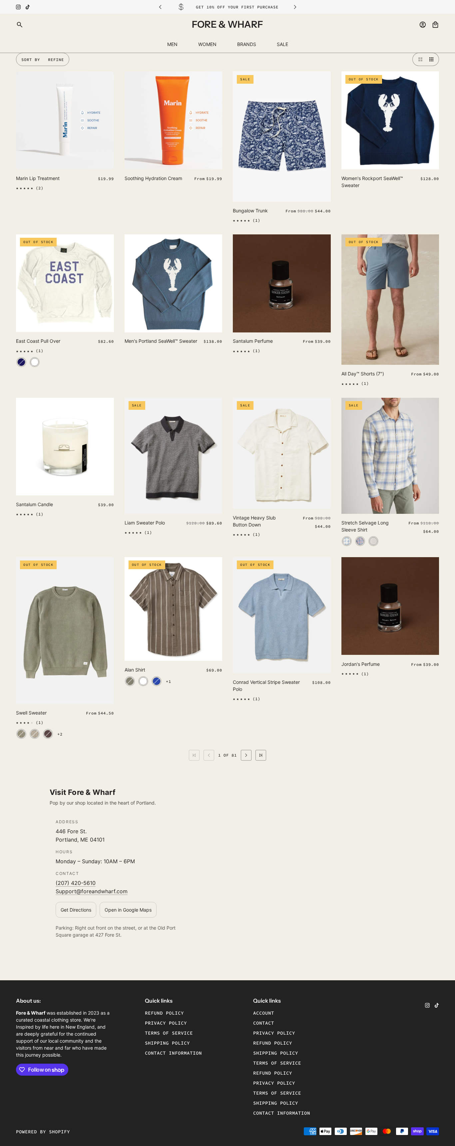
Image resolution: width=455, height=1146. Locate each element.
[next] (295, 7)
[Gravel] (130, 681)
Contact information (173, 1053)
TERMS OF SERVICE (277, 1063)
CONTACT (263, 1023)
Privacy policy (166, 1023)
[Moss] (21, 734)
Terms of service (169, 1033)
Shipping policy (167, 1043)
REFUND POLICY (272, 1043)
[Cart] (435, 24)
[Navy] (21, 362)
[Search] (19, 24)
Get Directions (76, 910)
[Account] (422, 24)
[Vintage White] (35, 362)
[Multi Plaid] (360, 541)
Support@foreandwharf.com (92, 891)
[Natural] (373, 541)
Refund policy (164, 1013)
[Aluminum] (35, 734)
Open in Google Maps (128, 910)
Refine (56, 59)
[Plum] (48, 734)
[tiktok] (27, 7)
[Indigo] (157, 681)
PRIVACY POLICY (274, 1033)
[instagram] (18, 7)
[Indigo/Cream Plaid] (347, 541)
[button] (419, 59)
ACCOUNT (263, 1013)
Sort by (30, 59)
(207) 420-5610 (76, 883)
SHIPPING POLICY (275, 1053)
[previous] (160, 7)
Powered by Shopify (43, 1132)
